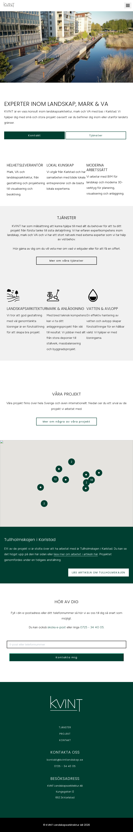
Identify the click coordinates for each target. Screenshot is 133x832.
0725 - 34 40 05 (92, 627)
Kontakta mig (66, 657)
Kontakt (34, 135)
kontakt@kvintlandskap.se (65, 759)
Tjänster (96, 135)
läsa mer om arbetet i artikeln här (76, 554)
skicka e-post (56, 627)
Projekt (64, 734)
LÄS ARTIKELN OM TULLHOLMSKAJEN (98, 572)
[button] (86, 488)
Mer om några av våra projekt (66, 421)
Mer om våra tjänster (66, 260)
